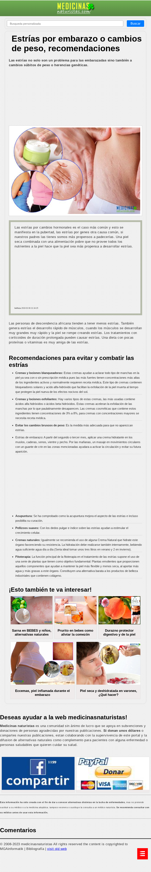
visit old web (57, 849)
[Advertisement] (75, 97)
